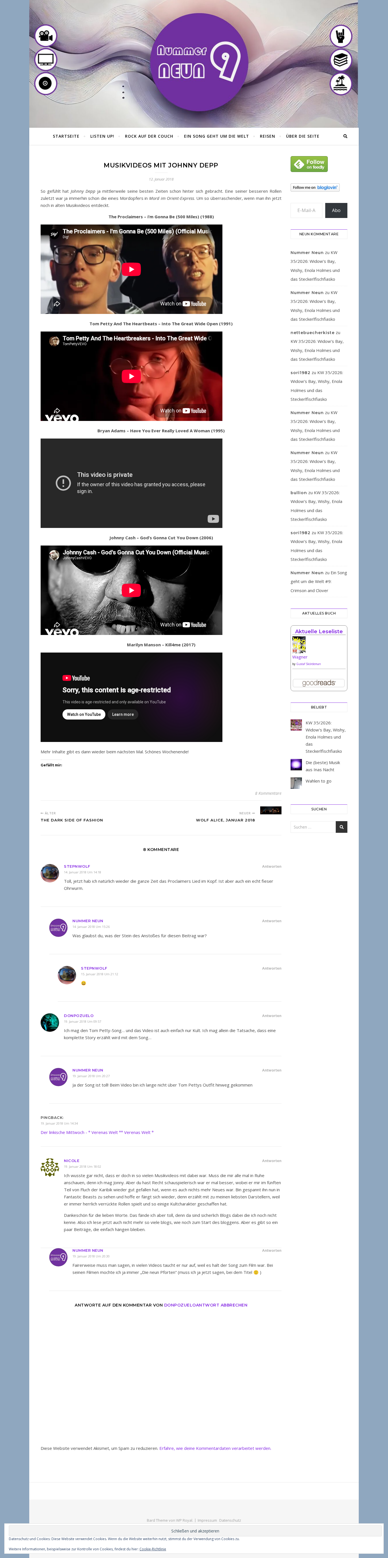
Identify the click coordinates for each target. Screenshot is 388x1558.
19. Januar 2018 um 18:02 (82, 1166)
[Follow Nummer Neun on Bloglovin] (319, 187)
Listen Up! (102, 136)
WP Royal (184, 1520)
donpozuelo (78, 1015)
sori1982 (300, 372)
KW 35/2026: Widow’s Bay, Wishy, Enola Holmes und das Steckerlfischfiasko (317, 350)
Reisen (267, 136)
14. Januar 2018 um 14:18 (82, 872)
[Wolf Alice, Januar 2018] (270, 810)
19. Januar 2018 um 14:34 (59, 1123)
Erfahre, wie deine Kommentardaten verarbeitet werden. (215, 1448)
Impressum (207, 1520)
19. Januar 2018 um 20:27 (91, 1076)
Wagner (300, 657)
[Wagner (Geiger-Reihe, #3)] (319, 647)
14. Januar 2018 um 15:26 (91, 926)
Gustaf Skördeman (308, 664)
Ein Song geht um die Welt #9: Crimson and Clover (319, 581)
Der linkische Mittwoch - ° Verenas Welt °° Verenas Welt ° (97, 1132)
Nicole (71, 1160)
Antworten (271, 866)
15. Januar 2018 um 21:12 (99, 974)
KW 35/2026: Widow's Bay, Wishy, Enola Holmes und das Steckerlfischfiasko (326, 737)
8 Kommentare (268, 793)
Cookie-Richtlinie (152, 1549)
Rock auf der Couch (149, 136)
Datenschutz (230, 1520)
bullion (299, 492)
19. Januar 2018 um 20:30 (91, 1256)
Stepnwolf (77, 866)
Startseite (66, 136)
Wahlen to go (318, 781)
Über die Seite (303, 136)
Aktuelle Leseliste (319, 631)
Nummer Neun (87, 921)
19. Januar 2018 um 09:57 (82, 1021)
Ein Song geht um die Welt (216, 136)
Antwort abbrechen (222, 1305)
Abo (336, 210)
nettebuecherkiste (313, 332)
